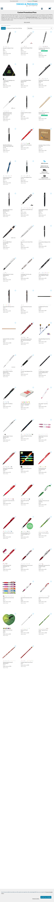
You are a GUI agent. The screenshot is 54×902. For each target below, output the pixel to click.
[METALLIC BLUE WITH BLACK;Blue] (5, 46)
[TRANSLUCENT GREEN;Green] (10, 175)
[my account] (42, 9)
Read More (27, 22)
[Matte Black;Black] (29, 175)
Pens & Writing (19, 28)
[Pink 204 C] (26, 208)
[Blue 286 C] (23, 272)
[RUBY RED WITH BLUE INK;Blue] (45, 46)
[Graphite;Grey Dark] (39, 46)
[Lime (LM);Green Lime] (5, 305)
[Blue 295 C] (32, 208)
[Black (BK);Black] (21, 111)
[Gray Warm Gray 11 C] (44, 78)
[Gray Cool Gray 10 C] (26, 46)
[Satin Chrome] (24, 175)
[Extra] (29, 143)
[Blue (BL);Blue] (23, 111)
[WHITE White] (5, 79)
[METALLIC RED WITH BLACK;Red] (7, 46)
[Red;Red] (21, 143)
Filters (3, 28)
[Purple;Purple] (24, 143)
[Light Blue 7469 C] (47, 305)
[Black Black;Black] (3, 79)
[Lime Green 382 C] (48, 272)
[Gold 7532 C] (5, 240)
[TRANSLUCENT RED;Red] (11, 175)
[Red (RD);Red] (10, 305)
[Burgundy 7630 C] (41, 305)
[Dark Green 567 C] (44, 305)
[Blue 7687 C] (29, 208)
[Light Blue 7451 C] (44, 111)
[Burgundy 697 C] (42, 78)
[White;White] (21, 46)
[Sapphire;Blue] (42, 46)
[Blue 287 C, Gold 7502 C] (8, 111)
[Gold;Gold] (39, 111)
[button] (14, 1)
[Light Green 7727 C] (48, 305)
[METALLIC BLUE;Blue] (3, 175)
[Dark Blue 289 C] (42, 305)
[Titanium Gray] (41, 240)
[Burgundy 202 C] (28, 208)
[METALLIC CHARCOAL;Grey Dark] (5, 175)
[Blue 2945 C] (45, 78)
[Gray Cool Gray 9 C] (44, 272)
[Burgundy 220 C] (45, 272)
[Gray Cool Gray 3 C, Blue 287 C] (7, 111)
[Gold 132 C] (45, 305)
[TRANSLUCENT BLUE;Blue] (8, 175)
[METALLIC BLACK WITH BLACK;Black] (3, 46)
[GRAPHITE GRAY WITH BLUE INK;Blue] (44, 46)
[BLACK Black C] (5, 111)
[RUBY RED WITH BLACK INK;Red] (41, 46)
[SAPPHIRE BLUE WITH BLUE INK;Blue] (47, 46)
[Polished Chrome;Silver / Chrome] (21, 175)
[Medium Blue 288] (50, 305)
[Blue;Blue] (23, 143)
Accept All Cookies (46, 897)
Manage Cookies (35, 898)
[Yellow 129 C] (31, 208)
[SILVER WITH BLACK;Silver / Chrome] (8, 46)
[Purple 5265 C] (24, 208)
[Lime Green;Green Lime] (28, 143)
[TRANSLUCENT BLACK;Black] (7, 175)
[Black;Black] (24, 46)
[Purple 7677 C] (47, 272)
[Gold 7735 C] (47, 78)
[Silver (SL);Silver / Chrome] (24, 111)
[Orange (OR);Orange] (7, 305)
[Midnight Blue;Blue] (23, 175)
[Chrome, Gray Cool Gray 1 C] (7, 240)
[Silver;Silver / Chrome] (23, 46)
